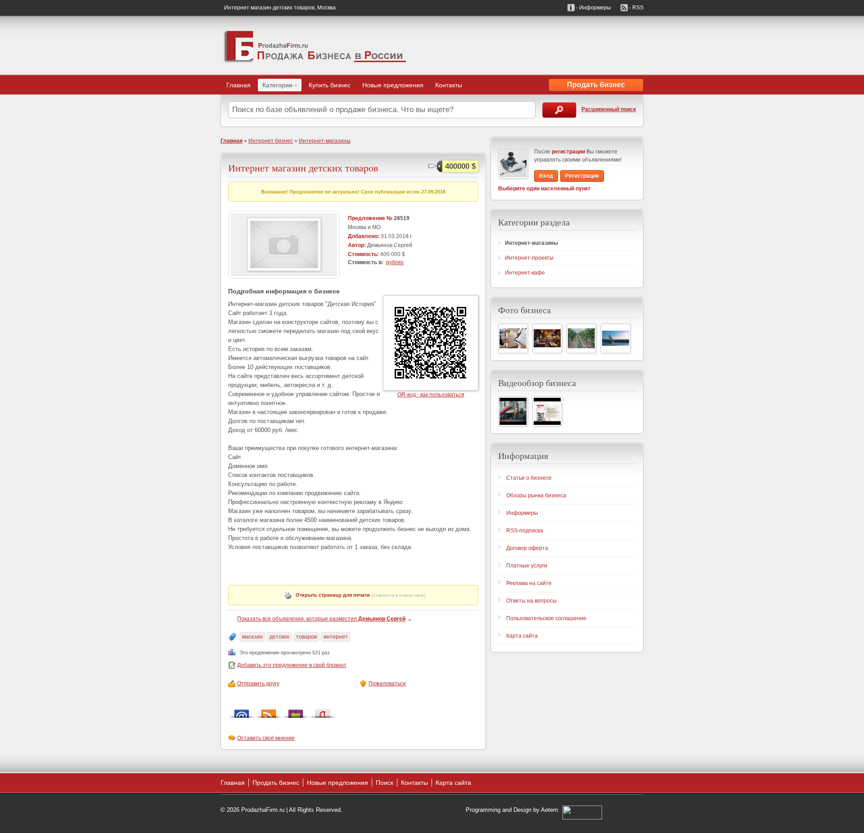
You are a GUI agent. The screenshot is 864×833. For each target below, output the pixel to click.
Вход (546, 176)
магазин (252, 637)
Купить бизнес (330, 85)
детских (279, 637)
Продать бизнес (596, 85)
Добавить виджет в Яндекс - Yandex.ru (322, 711)
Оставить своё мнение (266, 738)
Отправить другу (258, 683)
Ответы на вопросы (531, 601)
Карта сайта (522, 636)
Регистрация (582, 176)
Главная (238, 85)
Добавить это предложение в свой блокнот (291, 665)
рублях (395, 262)
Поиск (384, 782)
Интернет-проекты (529, 258)
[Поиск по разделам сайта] (559, 110)
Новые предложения (392, 85)
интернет (336, 637)
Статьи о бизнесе (529, 478)
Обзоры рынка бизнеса (536, 495)
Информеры (522, 513)
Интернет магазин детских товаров (303, 167)
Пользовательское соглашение (546, 618)
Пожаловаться (387, 683)
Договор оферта (527, 548)
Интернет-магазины (325, 141)
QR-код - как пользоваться (430, 395)
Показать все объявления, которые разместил (321, 619)
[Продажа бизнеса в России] (315, 45)
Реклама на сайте (529, 583)
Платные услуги (526, 566)
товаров (306, 637)
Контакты (448, 85)
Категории (275, 86)
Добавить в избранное (295, 711)
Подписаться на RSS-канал (268, 711)
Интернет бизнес (270, 141)
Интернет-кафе (525, 273)
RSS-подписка (524, 530)
